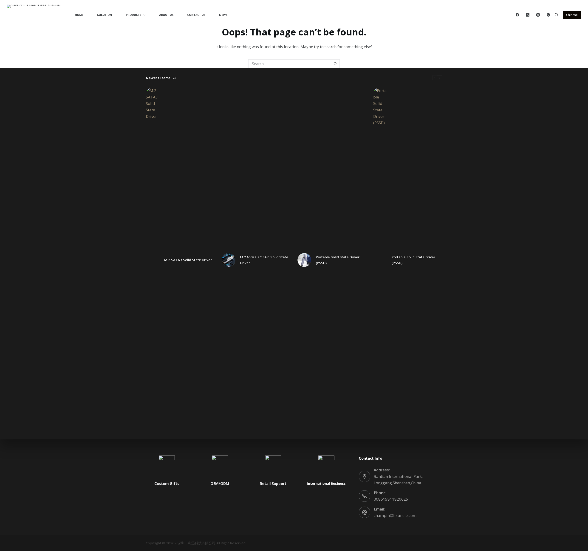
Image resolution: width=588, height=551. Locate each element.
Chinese (572, 15)
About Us (166, 15)
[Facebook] (517, 15)
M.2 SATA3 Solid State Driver (188, 259)
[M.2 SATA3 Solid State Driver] (153, 260)
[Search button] (335, 63)
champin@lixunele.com (395, 515)
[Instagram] (538, 15)
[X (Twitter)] (527, 15)
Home (79, 15)
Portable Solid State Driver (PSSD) (337, 260)
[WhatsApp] (548, 15)
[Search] (556, 15)
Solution (104, 15)
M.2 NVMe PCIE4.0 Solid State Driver (264, 260)
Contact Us (196, 15)
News (223, 15)
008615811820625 (391, 499)
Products (133, 15)
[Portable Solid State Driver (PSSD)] (304, 260)
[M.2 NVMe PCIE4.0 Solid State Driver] (228, 260)
